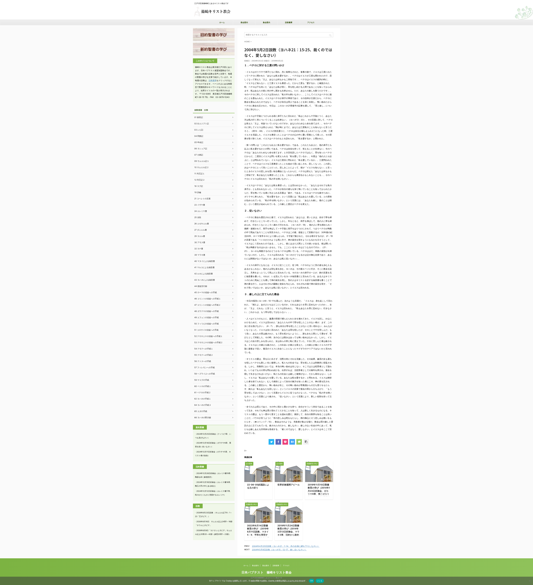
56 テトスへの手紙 (202, 361)
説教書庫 (288, 22)
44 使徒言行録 (200, 286)
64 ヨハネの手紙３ (202, 405)
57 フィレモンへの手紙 (204, 367)
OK (311, 581)
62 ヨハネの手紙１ (202, 399)
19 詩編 (197, 192)
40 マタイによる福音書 (204, 261)
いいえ (320, 581)
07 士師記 (198, 155)
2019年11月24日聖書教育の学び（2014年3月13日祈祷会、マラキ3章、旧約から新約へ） (288, 531)
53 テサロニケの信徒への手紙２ (208, 342)
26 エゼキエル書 (201, 223)
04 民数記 (198, 136)
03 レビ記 (198, 130)
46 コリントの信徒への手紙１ (207, 298)
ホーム (222, 22)
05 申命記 (198, 142)
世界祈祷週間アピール (288, 484)
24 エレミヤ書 (200, 211)
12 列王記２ (199, 180)
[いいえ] (529, 580)
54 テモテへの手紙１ (203, 348)
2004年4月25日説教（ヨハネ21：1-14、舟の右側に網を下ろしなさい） (286, 546)
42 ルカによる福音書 (203, 273)
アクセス (311, 22)
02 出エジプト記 (201, 123)
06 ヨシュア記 (200, 148)
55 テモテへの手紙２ (203, 355)
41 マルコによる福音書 (204, 267)
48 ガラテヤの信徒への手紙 (206, 311)
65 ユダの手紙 (200, 411)
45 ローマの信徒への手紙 (205, 292)
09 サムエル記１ (201, 161)
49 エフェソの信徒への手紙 (206, 317)
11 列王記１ (199, 173)
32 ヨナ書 (198, 248)
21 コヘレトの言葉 (202, 198)
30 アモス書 (199, 242)
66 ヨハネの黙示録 (202, 417)
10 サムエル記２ (201, 167)
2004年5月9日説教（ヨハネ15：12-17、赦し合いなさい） (279, 549)
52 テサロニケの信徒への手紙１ (208, 336)
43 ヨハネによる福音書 (204, 280)
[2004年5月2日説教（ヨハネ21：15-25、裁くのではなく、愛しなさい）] (292, 442)
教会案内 (244, 22)
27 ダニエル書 (200, 230)
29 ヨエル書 (199, 236)
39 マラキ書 (199, 255)
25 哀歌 (197, 217)
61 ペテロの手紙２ (202, 392)
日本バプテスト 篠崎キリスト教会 (267, 572)
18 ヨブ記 (198, 186)
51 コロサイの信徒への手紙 (206, 330)
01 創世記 (198, 117)
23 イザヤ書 (199, 205)
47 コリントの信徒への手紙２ (207, 305)
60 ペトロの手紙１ (202, 386)
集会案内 (266, 22)
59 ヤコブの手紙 (201, 380)
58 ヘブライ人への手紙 (204, 373)
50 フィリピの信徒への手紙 (206, 323)
